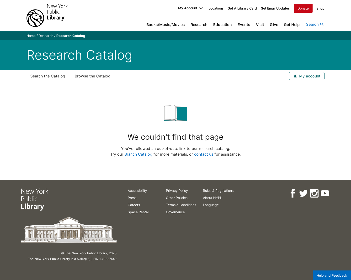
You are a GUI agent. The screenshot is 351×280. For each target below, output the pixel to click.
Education (222, 24)
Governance (175, 212)
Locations (216, 8)
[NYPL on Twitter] (303, 193)
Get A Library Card (242, 8)
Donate (303, 8)
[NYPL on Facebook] (292, 193)
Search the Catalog (47, 76)
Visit (260, 24)
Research (199, 24)
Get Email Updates (275, 8)
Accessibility (137, 190)
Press (132, 198)
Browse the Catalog (93, 76)
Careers (134, 205)
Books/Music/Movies (165, 24)
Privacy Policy (177, 190)
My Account (187, 8)
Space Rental (138, 212)
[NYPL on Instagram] (314, 193)
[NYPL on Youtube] (324, 193)
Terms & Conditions (181, 205)
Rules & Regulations (218, 190)
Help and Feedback (332, 275)
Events (244, 24)
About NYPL (212, 198)
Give (274, 24)
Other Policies (176, 198)
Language (211, 205)
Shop (320, 8)
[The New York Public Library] (47, 15)
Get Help (292, 24)
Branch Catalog (138, 154)
